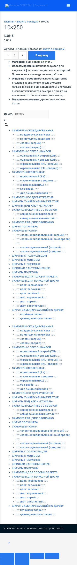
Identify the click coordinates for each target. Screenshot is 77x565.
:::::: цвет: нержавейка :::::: (32, 284)
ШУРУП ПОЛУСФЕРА (25, 226)
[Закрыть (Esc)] (52, 556)
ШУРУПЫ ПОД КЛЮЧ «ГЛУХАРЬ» (32, 205)
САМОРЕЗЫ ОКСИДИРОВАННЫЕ (32, 130)
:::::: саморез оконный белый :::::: (36, 213)
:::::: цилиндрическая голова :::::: (36, 318)
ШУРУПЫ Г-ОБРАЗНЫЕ (26, 264)
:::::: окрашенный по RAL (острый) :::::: (39, 163)
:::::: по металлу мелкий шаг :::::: (35, 138)
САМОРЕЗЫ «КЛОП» (24, 230)
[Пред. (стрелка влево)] (7, 562)
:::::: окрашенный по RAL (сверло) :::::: (39, 168)
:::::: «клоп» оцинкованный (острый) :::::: (40, 247)
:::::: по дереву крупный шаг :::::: (35, 134)
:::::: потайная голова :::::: (31, 314)
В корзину (42, 55)
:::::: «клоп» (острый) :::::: (30, 142)
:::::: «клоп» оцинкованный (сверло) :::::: (40, 251)
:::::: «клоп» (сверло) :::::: (30, 147)
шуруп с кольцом (27, 21)
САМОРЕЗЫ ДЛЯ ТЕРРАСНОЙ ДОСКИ (35, 280)
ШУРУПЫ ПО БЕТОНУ (25, 272)
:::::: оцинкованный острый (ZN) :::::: (38, 155)
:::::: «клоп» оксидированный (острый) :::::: (42, 234)
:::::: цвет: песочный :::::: (30, 289)
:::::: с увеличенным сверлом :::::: (36, 180)
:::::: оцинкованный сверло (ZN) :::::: (38, 159)
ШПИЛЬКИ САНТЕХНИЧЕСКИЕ (31, 268)
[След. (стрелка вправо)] (22, 562)
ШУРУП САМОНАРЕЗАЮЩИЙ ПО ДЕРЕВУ (38, 309)
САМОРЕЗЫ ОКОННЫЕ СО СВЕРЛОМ (34, 209)
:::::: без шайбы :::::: (27, 188)
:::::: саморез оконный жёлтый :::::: (37, 218)
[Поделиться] (37, 556)
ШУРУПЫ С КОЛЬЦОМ (26, 259)
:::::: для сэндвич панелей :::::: (34, 193)
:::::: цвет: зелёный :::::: (29, 293)
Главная (9, 21)
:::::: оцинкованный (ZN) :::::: (32, 176)
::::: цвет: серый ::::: (27, 301)
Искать (8, 113)
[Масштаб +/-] (7, 556)
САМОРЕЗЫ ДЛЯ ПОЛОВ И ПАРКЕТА (34, 276)
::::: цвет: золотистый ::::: (31, 305)
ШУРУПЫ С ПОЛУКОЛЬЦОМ (29, 255)
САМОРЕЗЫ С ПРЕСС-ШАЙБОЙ (31, 151)
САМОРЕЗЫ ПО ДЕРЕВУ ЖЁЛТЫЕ (32, 197)
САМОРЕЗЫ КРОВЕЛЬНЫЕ (28, 172)
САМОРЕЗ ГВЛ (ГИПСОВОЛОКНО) (33, 222)
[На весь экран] (22, 556)
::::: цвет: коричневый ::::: (31, 297)
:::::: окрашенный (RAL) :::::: (32, 184)
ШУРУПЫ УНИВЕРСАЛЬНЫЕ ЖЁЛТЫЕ (35, 201)
